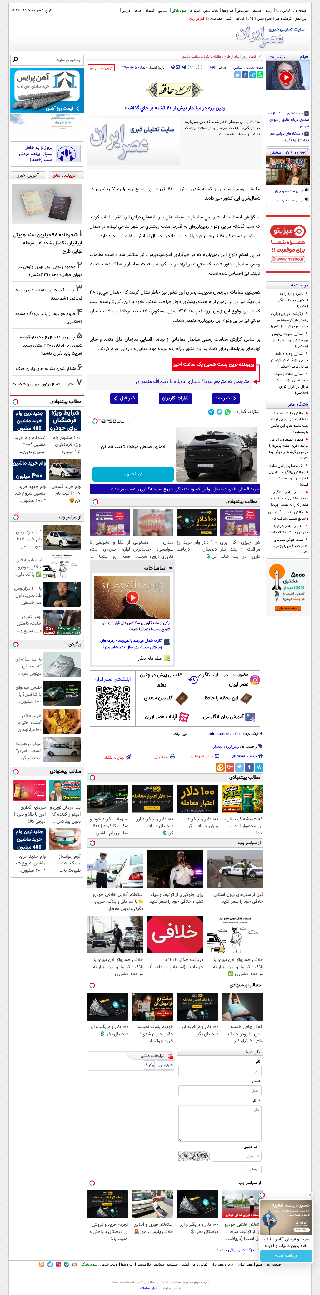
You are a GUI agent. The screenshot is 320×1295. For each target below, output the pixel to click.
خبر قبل (127, 398)
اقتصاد (150, 10)
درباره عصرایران (222, 1264)
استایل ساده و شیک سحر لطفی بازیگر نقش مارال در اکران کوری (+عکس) (291, 383)
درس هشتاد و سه (290, 201)
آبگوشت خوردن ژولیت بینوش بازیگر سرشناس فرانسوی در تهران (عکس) (289, 320)
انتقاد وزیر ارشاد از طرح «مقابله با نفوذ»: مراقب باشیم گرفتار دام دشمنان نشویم (201, 57)
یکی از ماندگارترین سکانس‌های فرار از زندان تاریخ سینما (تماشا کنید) (136, 626)
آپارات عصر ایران (161, 717)
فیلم (228, 19)
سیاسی (163, 10)
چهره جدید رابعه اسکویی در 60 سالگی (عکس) (293, 300)
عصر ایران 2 (215, 19)
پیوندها (159, 1264)
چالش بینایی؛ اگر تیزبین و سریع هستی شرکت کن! (288, 515)
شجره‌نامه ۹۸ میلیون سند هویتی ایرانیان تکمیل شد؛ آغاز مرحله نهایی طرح (47, 243)
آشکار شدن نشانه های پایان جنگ (46, 369)
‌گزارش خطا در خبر (101, 68)
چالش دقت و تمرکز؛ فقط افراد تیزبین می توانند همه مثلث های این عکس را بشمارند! (289, 422)
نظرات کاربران (175, 398)
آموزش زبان (196, 19)
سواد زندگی (179, 10)
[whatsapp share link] (260, 74)
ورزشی (126, 10)
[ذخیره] (182, 67)
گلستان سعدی (158, 698)
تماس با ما (283, 10)
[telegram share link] (252, 74)
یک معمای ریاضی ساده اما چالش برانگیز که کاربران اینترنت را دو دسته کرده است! (288, 475)
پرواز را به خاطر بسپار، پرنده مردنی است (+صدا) (35, 154)
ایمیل (256, 1081)
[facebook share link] (245, 74)
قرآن (250, 19)
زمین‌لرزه (232, 746)
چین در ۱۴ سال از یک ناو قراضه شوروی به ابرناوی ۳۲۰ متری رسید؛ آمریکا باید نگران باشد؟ (51, 345)
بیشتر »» (278, 56)
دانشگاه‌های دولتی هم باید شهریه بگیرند (289, 137)
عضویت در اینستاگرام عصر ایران (223, 679)
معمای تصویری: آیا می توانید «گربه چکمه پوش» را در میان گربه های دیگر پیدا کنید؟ (288, 449)
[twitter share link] (237, 74)
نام (258, 1061)
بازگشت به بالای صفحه (236, 1250)
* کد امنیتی (252, 1147)
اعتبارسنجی (165, 1065)
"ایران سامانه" (149, 1288)
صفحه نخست (254, 67)
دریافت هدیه (286, 1255)
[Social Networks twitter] (219, 412)
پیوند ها (195, 10)
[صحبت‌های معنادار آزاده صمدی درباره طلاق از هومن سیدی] (288, 75)
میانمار (218, 746)
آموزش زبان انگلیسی (223, 717)
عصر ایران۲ (244, 1264)
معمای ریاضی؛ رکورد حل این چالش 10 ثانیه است (288, 529)
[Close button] (310, 1195)
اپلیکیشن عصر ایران (113, 679)
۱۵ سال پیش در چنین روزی (161, 679)
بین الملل (300, 19)
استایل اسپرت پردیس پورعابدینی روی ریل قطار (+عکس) (290, 340)
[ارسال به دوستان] (178, 67)
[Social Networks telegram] (211, 412)
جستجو (257, 10)
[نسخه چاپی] (173, 67)
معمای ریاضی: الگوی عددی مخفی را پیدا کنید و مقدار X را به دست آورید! (289, 498)
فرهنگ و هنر (283, 19)
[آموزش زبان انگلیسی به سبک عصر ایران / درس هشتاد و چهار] (288, 170)
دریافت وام (133, 474)
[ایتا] (220, 767)
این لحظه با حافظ (221, 698)
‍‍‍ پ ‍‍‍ (194, 66)
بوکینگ (149, 1065)
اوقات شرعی (210, 10)
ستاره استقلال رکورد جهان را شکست (43, 384)
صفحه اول (299, 10)
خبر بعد (222, 398)
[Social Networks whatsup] (227, 412)
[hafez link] (175, 90)
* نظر (256, 1101)
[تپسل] (95, 421)
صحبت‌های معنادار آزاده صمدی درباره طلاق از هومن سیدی (288, 120)
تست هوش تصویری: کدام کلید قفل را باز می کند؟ (290, 546)
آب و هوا (227, 10)
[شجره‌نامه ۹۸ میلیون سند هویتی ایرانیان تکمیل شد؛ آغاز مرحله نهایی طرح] (47, 204)
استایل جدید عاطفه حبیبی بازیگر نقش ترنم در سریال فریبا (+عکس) (289, 360)
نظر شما (254, 1052)
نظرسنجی (243, 10)
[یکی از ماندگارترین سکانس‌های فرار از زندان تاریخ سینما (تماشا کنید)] (132, 597)
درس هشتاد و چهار (289, 191)
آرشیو (269, 10)
